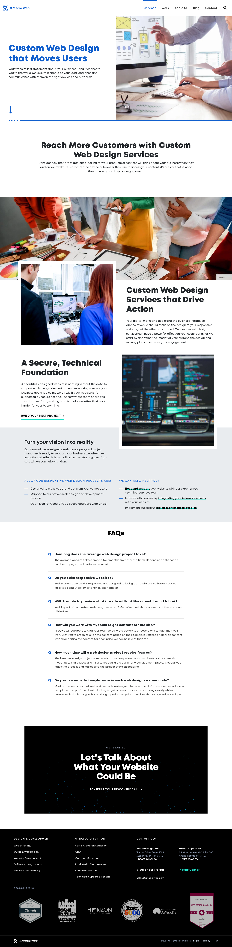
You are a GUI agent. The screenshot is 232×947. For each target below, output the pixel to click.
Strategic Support (91, 839)
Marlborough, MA (148, 849)
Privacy (206, 941)
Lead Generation (86, 871)
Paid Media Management (91, 864)
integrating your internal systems (182, 498)
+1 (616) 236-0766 (189, 859)
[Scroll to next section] (10, 110)
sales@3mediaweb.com (150, 878)
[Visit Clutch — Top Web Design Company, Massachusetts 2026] (30, 910)
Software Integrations (28, 864)
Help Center (189, 870)
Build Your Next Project (43, 416)
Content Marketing (87, 858)
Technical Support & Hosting (92, 877)
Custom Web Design (26, 852)
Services (150, 8)
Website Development (27, 858)
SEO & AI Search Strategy (91, 846)
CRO (78, 852)
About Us (181, 8)
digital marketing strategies (176, 508)
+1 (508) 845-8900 (147, 859)
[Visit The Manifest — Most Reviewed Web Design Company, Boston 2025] (201, 910)
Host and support (137, 489)
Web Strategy (22, 846)
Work (165, 8)
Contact (211, 8)
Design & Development (32, 839)
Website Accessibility (27, 871)
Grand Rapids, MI (190, 849)
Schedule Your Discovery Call (116, 789)
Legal (196, 941)
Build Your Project (150, 870)
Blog (196, 8)
